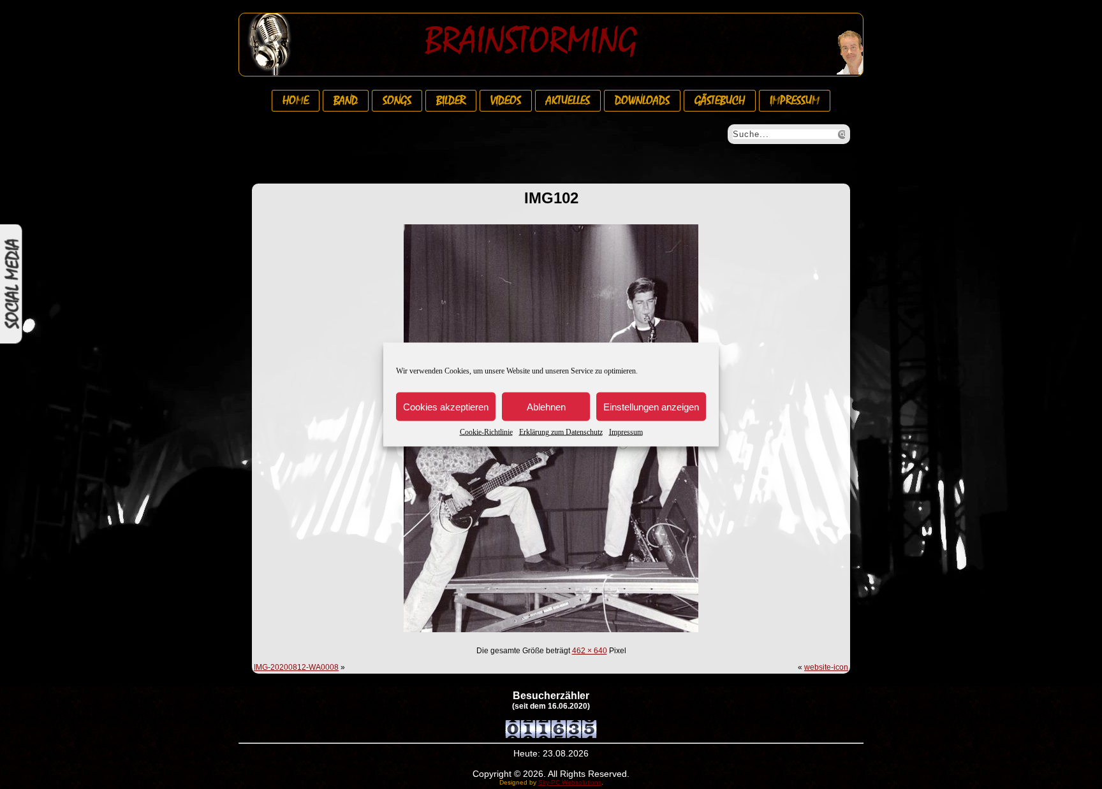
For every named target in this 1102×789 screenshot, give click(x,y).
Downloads (642, 100)
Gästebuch (719, 100)
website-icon (826, 667)
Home (296, 100)
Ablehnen (546, 406)
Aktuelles (568, 100)
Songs (397, 100)
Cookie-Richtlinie (486, 432)
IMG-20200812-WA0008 (296, 667)
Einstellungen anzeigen (651, 406)
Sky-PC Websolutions (569, 782)
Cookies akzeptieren (446, 406)
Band (346, 100)
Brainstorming (531, 41)
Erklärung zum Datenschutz (561, 432)
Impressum (626, 432)
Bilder (451, 100)
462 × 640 (589, 650)
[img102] (551, 634)
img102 (551, 197)
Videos (505, 100)
